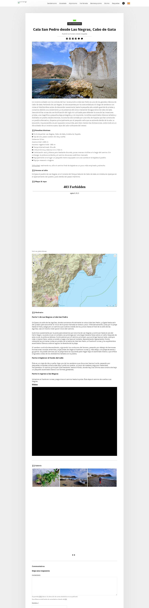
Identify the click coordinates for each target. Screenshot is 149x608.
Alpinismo (73, 3)
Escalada (62, 3)
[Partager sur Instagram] (73, 38)
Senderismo (52, 3)
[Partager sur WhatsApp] (67, 38)
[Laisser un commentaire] (82, 38)
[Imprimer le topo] (79, 38)
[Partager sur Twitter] (70, 38)
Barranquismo (96, 3)
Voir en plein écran (39, 251)
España (84, 34)
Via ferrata (84, 3)
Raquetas (115, 3)
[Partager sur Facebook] (76, 38)
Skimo (106, 3)
